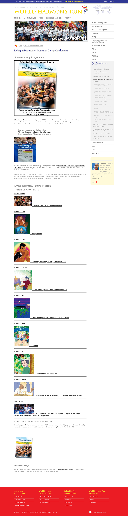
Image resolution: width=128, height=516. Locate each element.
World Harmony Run (51, 9)
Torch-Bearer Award (98, 45)
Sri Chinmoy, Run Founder (74, 1)
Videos (94, 49)
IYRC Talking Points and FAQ (101, 134)
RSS (111, 1)
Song (93, 146)
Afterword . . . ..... (21, 401)
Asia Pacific (95, 153)
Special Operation (101, 512)
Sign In (105, 1)
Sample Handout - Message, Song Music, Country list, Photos (102, 130)
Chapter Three (20, 268)
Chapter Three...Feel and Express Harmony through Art (103, 96)
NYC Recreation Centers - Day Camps (102, 120)
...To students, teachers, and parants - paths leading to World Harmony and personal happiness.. (47, 414)
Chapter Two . (20, 240)
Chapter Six (19, 352)
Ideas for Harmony (45, 502)
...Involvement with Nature (45, 374)
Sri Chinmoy (104, 163)
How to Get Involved (45, 497)
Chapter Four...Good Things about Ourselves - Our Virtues (103, 100)
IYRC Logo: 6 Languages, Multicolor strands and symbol (103, 125)
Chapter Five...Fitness (100, 104)
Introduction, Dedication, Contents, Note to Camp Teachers (103, 85)
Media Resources (44, 499)
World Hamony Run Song (22, 505)
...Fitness (33, 346)
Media (41, 18)
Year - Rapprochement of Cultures (100, 64)
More (93, 182)
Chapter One (19, 212)
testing (94, 37)
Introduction (19, 194)
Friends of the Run (20, 499)
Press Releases (94, 497)
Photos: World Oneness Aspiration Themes (99, 41)
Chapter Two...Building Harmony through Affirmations (103, 92)
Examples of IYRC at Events (101, 76)
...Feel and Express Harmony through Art (49, 290)
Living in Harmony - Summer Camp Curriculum (103, 80)
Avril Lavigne (68, 502)
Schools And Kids (54, 18)
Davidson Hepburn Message (101, 69)
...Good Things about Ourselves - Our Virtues (49, 318)
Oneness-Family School (54, 427)
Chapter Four (20, 296)
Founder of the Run (20, 502)
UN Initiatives (30, 18)
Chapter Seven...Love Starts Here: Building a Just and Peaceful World (103, 111)
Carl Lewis (68, 499)
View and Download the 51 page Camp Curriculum (34, 132)
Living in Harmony (31, 425)
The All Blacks (68, 505)
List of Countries (19, 497)
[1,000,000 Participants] (51, 41)
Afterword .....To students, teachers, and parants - (103, 116)
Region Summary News (99, 23)
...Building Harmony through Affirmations (48, 262)
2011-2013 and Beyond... (100, 30)
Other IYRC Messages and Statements (100, 73)
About (67, 18)
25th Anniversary (97, 26)
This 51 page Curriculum (22, 120)
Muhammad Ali (69, 497)
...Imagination (36, 234)
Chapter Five (19, 324)
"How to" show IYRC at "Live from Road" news (102, 137)
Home (20, 45)
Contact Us (93, 502)
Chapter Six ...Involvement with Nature (102, 107)
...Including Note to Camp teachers (47, 206)
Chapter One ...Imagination (101, 88)
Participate (95, 33)
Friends (18, 18)
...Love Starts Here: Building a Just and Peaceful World (58, 395)
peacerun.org (95, 178)
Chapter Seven (20, 379)
